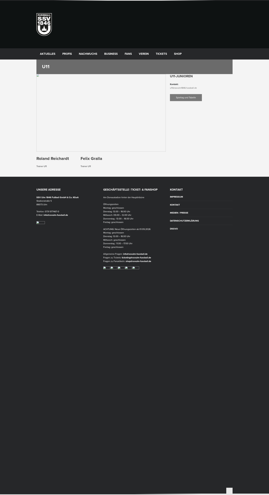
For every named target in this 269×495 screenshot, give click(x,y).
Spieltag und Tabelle (186, 97)
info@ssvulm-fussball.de (56, 215)
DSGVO (174, 229)
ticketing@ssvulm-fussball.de (136, 257)
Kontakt (175, 205)
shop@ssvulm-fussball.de (138, 261)
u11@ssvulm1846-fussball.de (183, 88)
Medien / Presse (179, 213)
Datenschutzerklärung (184, 221)
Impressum (176, 197)
